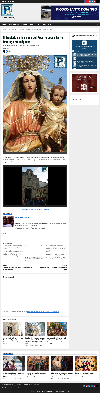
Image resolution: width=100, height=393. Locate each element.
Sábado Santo (6, 388)
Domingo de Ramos (27, 384)
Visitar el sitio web (22, 229)
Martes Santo (6, 386)
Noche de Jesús (33, 386)
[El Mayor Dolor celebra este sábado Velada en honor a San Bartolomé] (86, 363)
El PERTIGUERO (8, 17)
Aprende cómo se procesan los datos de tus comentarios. (43, 311)
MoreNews (59, 391)
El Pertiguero (6, 378)
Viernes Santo (42, 386)
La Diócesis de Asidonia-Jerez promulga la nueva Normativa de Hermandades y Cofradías (13, 375)
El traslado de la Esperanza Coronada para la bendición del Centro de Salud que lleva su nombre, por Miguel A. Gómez (35, 340)
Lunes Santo (37, 384)
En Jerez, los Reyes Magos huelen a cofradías (36, 374)
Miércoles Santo (15, 386)
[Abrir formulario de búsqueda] (98, 24)
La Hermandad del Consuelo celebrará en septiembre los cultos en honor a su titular (62, 375)
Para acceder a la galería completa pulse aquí (35, 209)
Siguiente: (53, 267)
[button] (31, 201)
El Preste (38, 24)
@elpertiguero (77, 99)
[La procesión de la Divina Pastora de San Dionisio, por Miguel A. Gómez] (57, 329)
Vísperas (18, 384)
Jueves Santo (24, 386)
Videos (44, 24)
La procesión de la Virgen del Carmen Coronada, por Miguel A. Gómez (13, 339)
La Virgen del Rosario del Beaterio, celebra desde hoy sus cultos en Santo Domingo (34, 259)
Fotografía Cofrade (13, 24)
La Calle (50, 24)
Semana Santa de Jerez (8, 384)
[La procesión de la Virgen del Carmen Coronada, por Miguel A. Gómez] (13, 329)
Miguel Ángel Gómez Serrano (10, 342)
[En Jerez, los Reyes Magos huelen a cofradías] (38, 363)
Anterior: (17, 267)
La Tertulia (24, 24)
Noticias (3, 24)
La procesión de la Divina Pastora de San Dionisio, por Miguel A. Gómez (56, 339)
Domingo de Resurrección (18, 388)
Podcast (31, 24)
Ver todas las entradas (39, 229)
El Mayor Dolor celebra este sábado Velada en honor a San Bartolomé (84, 374)
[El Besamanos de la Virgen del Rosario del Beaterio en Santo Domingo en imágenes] (14, 251)
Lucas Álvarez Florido (9, 45)
